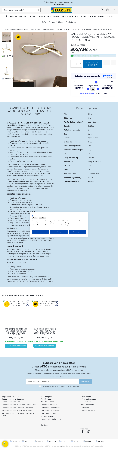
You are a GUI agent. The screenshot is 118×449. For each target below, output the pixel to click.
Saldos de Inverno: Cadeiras (13, 399)
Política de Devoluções (50, 408)
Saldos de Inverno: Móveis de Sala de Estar (19, 405)
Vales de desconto (87, 411)
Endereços (84, 408)
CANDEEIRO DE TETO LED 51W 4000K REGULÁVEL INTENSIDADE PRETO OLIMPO (16, 332)
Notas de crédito (87, 405)
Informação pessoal (88, 399)
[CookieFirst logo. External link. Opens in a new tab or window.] (33, 215)
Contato (44, 425)
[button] (5, 443)
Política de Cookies (48, 413)
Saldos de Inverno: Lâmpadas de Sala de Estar (18, 414)
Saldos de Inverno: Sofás (11, 402)
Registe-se (59, 4)
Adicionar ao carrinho (92, 64)
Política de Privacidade (50, 411)
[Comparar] (27, 304)
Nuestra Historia (47, 402)
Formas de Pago (48, 416)
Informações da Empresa (51, 419)
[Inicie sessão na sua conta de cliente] (102, 10)
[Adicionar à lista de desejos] (106, 62)
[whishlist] (113, 10)
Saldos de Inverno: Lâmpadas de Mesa (17, 408)
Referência (75, 45)
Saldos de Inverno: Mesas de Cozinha (17, 411)
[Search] (38, 10)
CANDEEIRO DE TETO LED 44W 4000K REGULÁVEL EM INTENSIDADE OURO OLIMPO (44, 332)
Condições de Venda (49, 405)
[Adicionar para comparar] (113, 62)
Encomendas (85, 402)
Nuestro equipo (47, 399)
